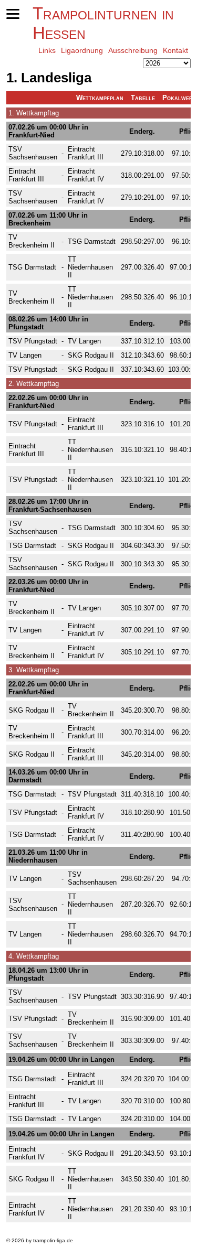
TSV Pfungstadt (32, 341)
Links (47, 50)
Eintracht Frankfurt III (85, 153)
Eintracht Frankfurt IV (86, 175)
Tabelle (143, 98)
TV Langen (84, 341)
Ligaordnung (82, 50)
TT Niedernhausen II (90, 267)
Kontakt (175, 50)
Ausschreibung (133, 50)
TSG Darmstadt (92, 241)
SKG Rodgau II (91, 355)
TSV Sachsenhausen (32, 153)
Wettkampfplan (99, 98)
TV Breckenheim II (31, 241)
